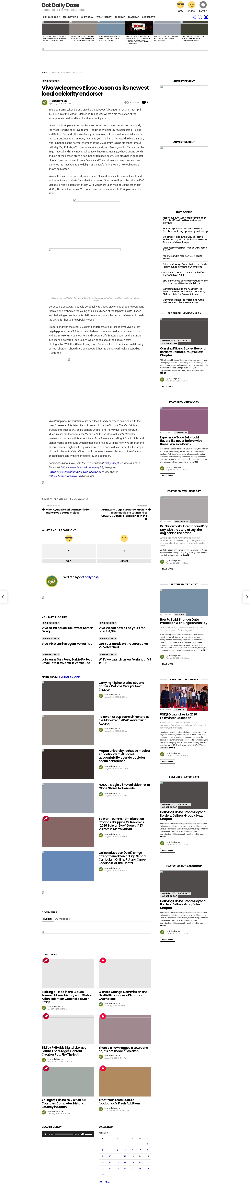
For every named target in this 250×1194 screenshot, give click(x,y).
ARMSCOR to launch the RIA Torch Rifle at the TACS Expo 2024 (184, 274)
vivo (74, 499)
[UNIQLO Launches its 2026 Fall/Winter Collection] (184, 697)
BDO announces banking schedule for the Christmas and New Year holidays (185, 282)
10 (110, 1156)
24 (110, 1168)
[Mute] (82, 1134)
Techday (120, 17)
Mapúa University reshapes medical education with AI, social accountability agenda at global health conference (138, 40)
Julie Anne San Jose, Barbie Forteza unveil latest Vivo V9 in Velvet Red (67, 661)
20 (132, 1162)
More (163, 373)
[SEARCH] (200, 17)
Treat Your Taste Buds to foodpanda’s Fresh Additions (119, 1101)
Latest (203, 11)
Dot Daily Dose (60, 5)
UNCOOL (192, 11)
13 (132, 1156)
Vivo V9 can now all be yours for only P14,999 (122, 629)
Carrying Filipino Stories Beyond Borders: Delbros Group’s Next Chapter (54, 38)
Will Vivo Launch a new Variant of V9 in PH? (125, 661)
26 (125, 1168)
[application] (68, 1134)
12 (125, 1156)
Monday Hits (70, 17)
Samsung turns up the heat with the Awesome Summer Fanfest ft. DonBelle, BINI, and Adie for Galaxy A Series (184, 291)
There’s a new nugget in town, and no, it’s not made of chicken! (123, 1049)
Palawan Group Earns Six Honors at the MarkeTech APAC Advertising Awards (82, 38)
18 (117, 1162)
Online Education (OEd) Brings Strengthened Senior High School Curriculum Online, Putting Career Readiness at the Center (123, 858)
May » (107, 1182)
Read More (167, 387)
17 (110, 1162)
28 (140, 1168)
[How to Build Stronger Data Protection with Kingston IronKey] (111, 28)
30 (102, 1174)
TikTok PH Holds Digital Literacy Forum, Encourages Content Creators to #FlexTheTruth (64, 1050)
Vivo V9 (84, 499)
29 (147, 1168)
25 (117, 1168)
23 (102, 1168)
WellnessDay (104, 17)
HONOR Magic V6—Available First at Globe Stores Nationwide (166, 38)
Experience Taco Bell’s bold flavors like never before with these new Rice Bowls (181, 440)
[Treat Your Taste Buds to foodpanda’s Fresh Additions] (125, 1082)
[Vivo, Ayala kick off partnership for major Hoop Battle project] (3, 597)
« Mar (101, 1182)
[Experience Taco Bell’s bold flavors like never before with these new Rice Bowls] (184, 420)
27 (132, 1168)
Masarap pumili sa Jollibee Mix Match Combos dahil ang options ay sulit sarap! (185, 230)
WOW (180, 11)
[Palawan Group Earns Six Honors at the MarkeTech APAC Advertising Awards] (83, 28)
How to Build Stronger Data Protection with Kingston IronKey (109, 38)
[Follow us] (194, 17)
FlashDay (133, 17)
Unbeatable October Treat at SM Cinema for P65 (185, 249)
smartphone (51, 499)
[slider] (89, 1134)
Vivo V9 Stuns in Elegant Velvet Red (67, 644)
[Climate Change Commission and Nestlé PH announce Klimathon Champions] (125, 974)
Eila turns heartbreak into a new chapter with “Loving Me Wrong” (194, 38)
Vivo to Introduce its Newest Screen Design (67, 629)
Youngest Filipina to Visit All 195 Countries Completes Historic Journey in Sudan (64, 1103)
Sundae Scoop (51, 17)
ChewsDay (87, 17)
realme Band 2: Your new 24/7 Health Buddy (183, 257)
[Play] (45, 1134)
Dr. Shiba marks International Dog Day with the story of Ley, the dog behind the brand (184, 529)
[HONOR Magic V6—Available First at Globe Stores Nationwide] (167, 28)
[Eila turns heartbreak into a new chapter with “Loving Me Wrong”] (194, 28)
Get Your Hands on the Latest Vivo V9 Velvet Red (123, 645)
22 (147, 1162)
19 (125, 1162)
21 (140, 1162)
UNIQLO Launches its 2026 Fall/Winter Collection (178, 716)
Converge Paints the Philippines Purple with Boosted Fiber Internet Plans (183, 301)
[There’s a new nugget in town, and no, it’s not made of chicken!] (125, 1029)
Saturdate (148, 17)
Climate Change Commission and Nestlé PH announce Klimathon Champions (123, 995)
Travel (64, 499)
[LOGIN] (206, 17)
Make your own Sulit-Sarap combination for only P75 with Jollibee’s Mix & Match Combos (184, 220)
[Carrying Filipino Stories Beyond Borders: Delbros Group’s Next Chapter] (55, 28)
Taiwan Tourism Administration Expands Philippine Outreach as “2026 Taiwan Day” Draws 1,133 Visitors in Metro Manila (121, 824)
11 (117, 1156)
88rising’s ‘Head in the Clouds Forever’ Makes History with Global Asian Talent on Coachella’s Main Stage (66, 997)
